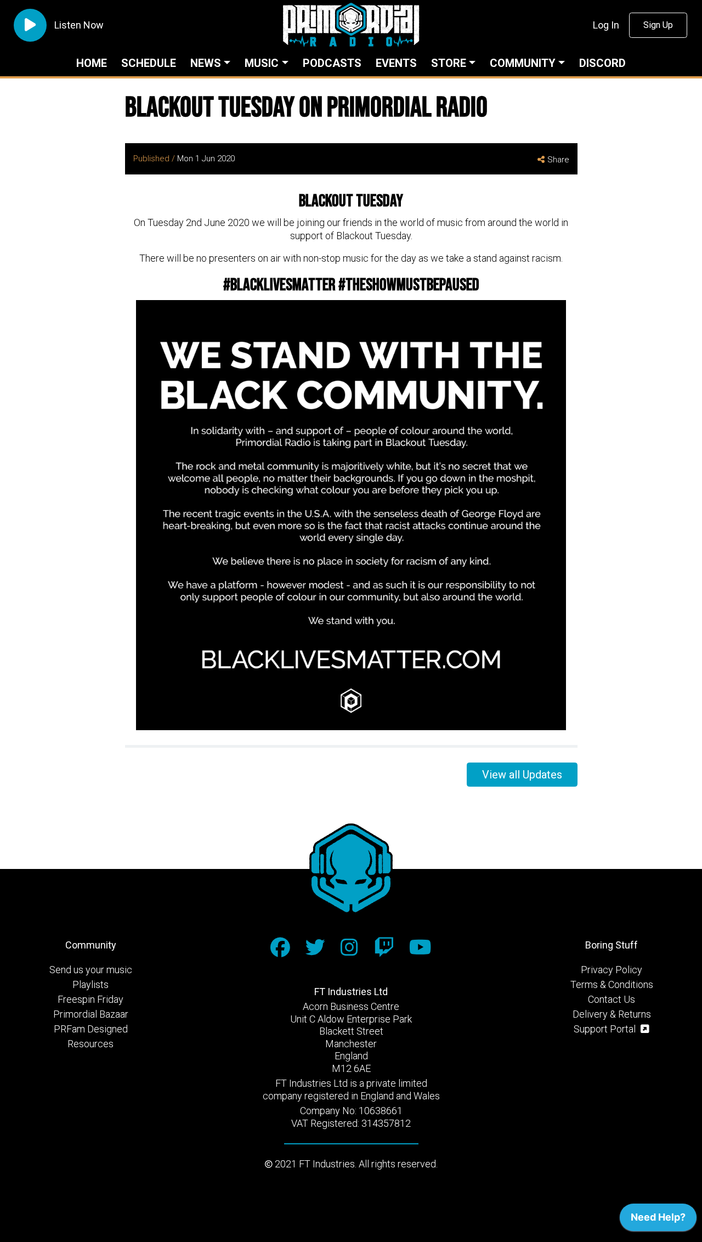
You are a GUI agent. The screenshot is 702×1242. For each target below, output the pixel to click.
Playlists (90, 984)
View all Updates (522, 774)
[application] (658, 1220)
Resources (90, 1043)
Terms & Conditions (611, 984)
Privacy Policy (611, 969)
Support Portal (606, 1029)
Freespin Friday (90, 999)
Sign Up (658, 25)
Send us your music (90, 969)
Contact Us (611, 999)
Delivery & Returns (612, 1014)
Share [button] (558, 160)
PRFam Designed (91, 1029)
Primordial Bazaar (90, 1014)
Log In (606, 25)
